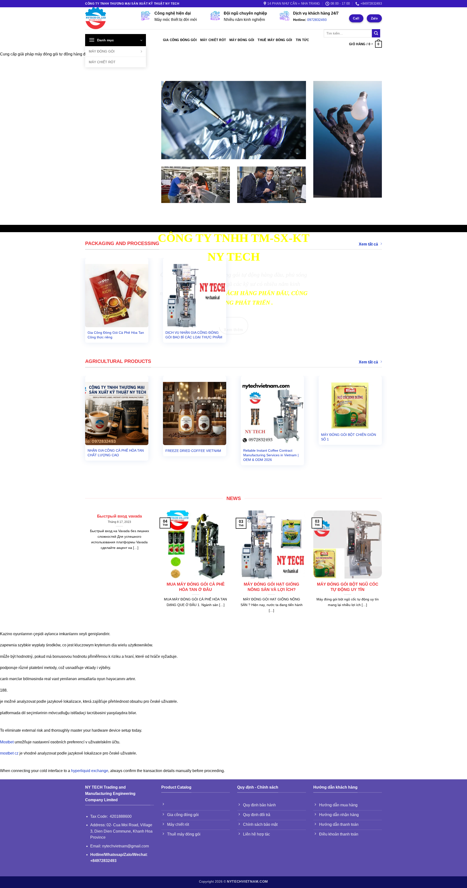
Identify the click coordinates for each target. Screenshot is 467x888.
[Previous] (80, 423)
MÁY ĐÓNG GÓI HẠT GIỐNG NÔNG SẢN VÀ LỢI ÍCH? (271, 587)
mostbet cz (9, 753)
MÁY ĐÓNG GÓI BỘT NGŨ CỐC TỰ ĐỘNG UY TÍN (347, 587)
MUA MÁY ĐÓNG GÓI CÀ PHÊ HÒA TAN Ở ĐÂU (196, 587)
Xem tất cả (368, 244)
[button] (115, 40)
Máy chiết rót (213, 40)
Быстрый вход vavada (119, 516)
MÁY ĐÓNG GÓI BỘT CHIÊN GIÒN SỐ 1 (348, 437)
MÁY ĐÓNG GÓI (102, 51)
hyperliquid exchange (89, 771)
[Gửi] (376, 33)
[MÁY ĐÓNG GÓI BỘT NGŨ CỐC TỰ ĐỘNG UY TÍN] (347, 575)
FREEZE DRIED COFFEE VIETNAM (193, 451)
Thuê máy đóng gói (275, 40)
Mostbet (7, 742)
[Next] (386, 423)
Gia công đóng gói (180, 40)
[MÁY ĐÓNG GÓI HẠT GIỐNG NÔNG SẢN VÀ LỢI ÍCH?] (271, 575)
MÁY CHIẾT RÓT (102, 62)
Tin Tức (302, 40)
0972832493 (317, 20)
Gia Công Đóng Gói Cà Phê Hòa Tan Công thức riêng (116, 335)
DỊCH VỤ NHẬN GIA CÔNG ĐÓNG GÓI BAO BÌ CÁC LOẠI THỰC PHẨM (193, 335)
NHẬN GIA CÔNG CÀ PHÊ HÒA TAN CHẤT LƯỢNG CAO (116, 452)
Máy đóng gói (241, 40)
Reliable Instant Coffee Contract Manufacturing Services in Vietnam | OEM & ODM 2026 (271, 454)
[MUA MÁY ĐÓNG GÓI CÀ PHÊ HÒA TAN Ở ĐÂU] (195, 575)
